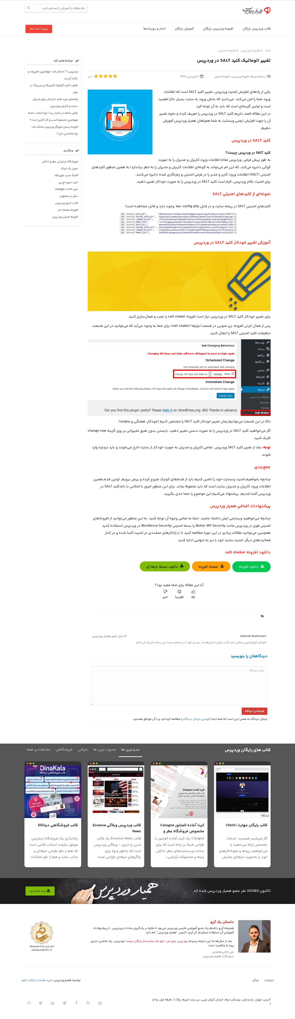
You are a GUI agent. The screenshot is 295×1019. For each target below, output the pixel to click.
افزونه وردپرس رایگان (218, 28)
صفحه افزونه (208, 567)
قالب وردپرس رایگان (257, 28)
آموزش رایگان (184, 28)
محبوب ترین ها (104, 749)
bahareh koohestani (253, 636)
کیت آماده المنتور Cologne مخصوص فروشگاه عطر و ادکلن (182, 831)
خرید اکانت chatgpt (66, 189)
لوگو (256, 980)
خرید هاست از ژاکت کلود (36, 980)
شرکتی (83, 749)
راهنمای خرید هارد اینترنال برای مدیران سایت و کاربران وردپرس (55, 102)
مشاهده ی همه (38, 749)
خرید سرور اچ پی (68, 182)
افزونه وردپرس (250, 50)
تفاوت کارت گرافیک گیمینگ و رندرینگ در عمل (54, 89)
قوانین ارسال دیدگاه (196, 719)
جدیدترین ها (130, 749)
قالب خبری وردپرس (66, 203)
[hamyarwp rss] (88, 1003)
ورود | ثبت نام (39, 29)
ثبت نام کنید (38, 891)
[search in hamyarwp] (28, 8)
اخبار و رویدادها (154, 28)
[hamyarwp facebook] (76, 1003)
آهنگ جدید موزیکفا (66, 175)
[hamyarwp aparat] (100, 1003)
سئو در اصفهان (69, 196)
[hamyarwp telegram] (64, 1003)
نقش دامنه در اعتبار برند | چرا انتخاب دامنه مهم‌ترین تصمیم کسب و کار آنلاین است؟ (53, 116)
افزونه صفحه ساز (68, 210)
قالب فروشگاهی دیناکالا (58, 825)
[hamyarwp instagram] (28, 1003)
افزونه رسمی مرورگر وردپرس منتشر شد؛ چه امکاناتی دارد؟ (54, 130)
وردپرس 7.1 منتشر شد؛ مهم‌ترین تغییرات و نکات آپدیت (53, 75)
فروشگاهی (64, 749)
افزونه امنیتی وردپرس (65, 217)
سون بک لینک (69, 168)
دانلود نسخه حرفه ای (162, 567)
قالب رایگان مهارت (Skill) (246, 825)
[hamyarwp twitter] (40, 1003)
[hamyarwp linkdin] (52, 1003)
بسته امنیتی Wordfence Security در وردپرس (158, 526)
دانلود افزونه (249, 567)
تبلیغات (269, 980)
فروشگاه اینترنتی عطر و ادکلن (60, 162)
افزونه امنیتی (227, 50)
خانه (268, 50)
